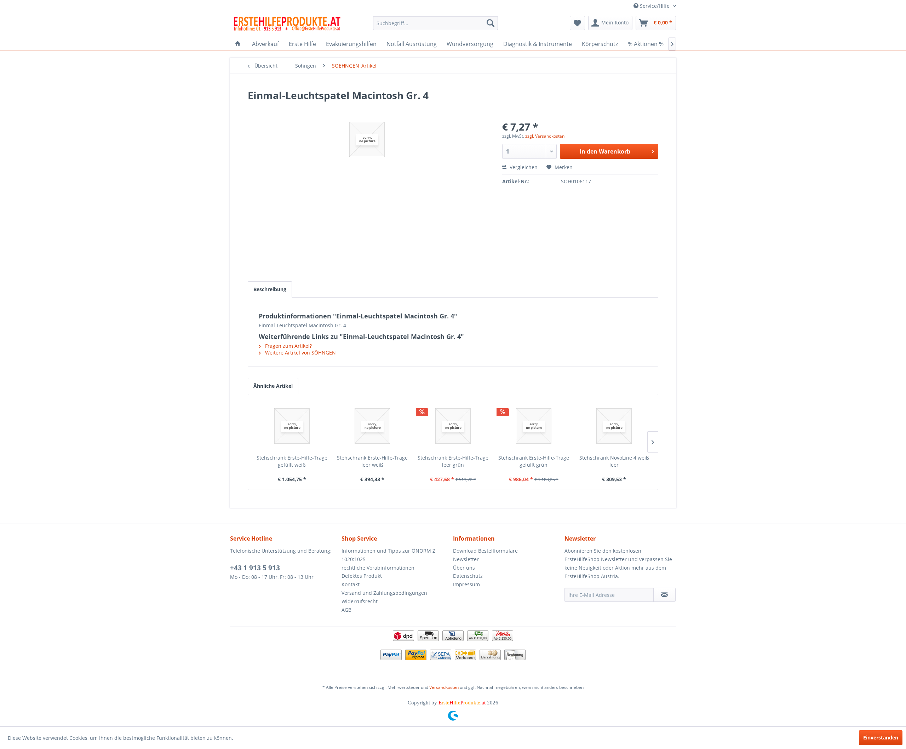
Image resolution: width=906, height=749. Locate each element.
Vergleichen (523, 167)
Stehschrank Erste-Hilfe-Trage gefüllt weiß (292, 461)
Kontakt (351, 584)
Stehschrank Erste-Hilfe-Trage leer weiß (372, 461)
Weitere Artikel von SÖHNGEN (300, 352)
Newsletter (466, 559)
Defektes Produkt (362, 575)
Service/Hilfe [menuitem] (654, 5)
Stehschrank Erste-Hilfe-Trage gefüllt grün (533, 461)
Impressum (466, 584)
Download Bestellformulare (485, 550)
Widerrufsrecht (360, 601)
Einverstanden (880, 737)
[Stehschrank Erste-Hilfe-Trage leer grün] (453, 426)
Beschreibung (269, 289)
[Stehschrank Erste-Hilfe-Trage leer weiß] (372, 426)
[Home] (238, 44)
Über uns (464, 567)
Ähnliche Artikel (273, 385)
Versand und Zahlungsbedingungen (384, 592)
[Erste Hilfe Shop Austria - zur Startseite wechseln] (287, 25)
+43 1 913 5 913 (255, 567)
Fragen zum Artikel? (288, 345)
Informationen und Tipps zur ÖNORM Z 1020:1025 (388, 555)
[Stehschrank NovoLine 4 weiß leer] (614, 426)
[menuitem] (435, 23)
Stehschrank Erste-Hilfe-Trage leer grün (453, 461)
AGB (346, 609)
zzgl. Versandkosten (544, 136)
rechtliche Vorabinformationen (378, 567)
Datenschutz (468, 575)
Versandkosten (444, 687)
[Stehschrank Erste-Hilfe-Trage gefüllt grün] (533, 426)
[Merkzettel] (577, 23)
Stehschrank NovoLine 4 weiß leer (614, 461)
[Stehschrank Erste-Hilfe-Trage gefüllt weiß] (292, 426)
